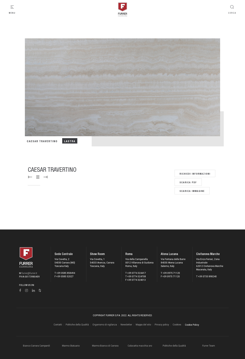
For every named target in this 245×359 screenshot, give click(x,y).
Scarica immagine (192, 190)
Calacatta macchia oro (140, 345)
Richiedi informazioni (195, 173)
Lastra (69, 141)
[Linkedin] (33, 290)
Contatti (58, 324)
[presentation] (17, 91)
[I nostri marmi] (37, 177)
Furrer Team (208, 345)
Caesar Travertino (42, 141)
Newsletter (126, 324)
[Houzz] (40, 290)
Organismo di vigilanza (104, 324)
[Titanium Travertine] (45, 177)
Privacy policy (162, 324)
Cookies (177, 324)
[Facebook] (20, 290)
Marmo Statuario (71, 345)
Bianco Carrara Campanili (36, 345)
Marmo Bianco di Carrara (105, 345)
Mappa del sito (143, 324)
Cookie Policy (192, 325)
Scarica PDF (188, 182)
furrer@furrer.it (29, 273)
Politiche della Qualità (77, 324)
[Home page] (122, 9)
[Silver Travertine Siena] (30, 177)
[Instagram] (26, 290)
